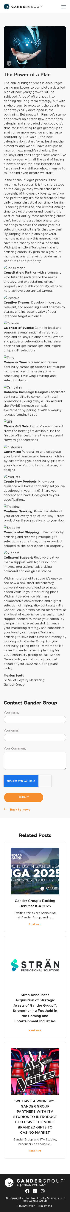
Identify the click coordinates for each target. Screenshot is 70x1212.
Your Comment (15, 748)
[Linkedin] (35, 1191)
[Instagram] (42, 1191)
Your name (12, 712)
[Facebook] (27, 1191)
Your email (11, 730)
